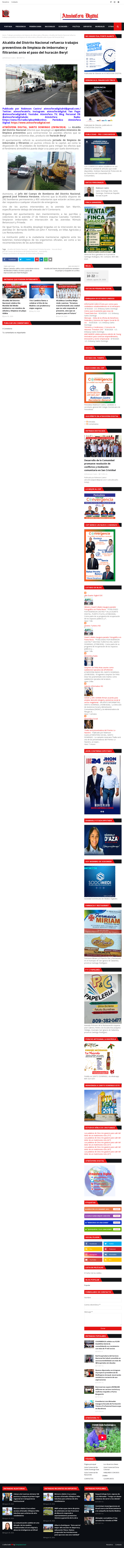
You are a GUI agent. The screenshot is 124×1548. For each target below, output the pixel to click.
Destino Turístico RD (92, 626)
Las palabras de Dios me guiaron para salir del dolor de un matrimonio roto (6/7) (102, 1139)
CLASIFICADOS (109, 1479)
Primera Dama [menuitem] (35, 26)
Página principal (90, 1464)
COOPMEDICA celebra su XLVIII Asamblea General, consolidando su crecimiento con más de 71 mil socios (107, 1345)
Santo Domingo (93, 273)
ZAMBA (105, 1475)
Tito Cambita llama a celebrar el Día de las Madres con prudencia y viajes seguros (39, 304)
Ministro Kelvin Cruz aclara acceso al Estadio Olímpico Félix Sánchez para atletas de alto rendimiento (26, 1512)
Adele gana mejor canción (101, 1216)
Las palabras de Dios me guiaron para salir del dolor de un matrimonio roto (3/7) (102, 1153)
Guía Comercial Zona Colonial (111, 1468)
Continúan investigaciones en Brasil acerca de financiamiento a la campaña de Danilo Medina (108, 1508)
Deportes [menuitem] (87, 26)
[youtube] (93, 1260)
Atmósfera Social (91, 719)
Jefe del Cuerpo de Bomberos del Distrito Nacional (19, 251)
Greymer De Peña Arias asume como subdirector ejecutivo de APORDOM (99, 668)
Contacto (14, 2)
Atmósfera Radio (91, 656)
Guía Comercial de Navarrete (91, 1473)
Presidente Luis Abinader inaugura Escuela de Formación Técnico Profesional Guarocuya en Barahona (108, 1405)
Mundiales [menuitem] (100, 26)
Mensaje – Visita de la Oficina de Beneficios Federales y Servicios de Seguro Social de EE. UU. (101, 320)
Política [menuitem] (76, 26)
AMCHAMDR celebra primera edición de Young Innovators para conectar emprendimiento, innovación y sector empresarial (102, 336)
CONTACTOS (88, 1479)
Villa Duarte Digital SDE (93, 595)
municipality (43, 251)
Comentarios (93, 424)
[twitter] (113, 1244)
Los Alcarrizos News (111, 1464)
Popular (87, 1285)
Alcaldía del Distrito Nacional (17, 249)
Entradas (91, 422)
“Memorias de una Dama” (101, 1222)
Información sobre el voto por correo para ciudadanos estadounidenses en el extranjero (102, 305)
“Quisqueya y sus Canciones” (101, 1229)
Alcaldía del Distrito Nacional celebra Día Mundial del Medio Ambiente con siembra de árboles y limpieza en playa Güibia (14, 306)
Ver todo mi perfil (101, 196)
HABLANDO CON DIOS (111, 1472)
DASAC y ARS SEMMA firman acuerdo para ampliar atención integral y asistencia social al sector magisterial (102, 700)
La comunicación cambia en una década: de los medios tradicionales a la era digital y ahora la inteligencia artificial (26, 1526)
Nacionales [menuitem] (50, 26)
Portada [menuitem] (8, 26)
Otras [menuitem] (111, 26)
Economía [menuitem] (63, 26)
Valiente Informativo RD (93, 686)
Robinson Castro (10, 58)
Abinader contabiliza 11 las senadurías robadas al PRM (106, 1519)
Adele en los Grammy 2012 (101, 1209)
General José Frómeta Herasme (39, 249)
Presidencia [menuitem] (21, 26)
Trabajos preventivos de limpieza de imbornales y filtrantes (27, 35)
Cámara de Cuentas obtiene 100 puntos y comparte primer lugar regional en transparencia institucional (27, 1497)
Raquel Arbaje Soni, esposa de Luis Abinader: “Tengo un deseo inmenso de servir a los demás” (108, 1496)
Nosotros (5, 2)
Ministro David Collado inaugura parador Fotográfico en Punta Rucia (100, 608)
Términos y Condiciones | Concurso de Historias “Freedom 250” (99, 328)
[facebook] (111, 2)
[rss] (93, 1249)
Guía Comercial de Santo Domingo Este (91, 1468)
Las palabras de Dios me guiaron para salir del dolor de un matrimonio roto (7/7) (102, 1134)
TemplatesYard (21, 1545)
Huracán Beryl (57, 249)
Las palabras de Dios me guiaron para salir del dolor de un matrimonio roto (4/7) (102, 1148)
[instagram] (114, 2)
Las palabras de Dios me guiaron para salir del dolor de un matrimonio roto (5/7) (102, 1143)
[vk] (113, 1254)
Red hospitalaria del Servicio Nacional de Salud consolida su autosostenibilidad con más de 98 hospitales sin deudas (108, 1359)
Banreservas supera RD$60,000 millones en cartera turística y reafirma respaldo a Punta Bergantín (107, 1390)
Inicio (4, 35)
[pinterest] (118, 2)
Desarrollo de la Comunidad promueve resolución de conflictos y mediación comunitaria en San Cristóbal (100, 465)
